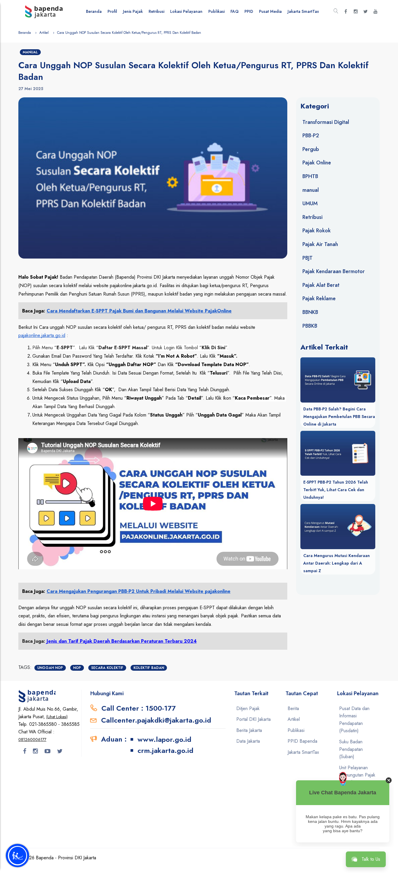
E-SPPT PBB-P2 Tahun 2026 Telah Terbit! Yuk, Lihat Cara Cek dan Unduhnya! (335, 489)
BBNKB (310, 312)
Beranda (94, 11)
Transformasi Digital (325, 122)
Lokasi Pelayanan (186, 11)
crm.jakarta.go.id (165, 750)
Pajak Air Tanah (320, 244)
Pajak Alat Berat (320, 285)
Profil (112, 11)
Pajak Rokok (316, 230)
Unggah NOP (50, 667)
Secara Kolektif (107, 667)
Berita (293, 708)
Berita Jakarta (249, 730)
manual (30, 52)
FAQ (234, 11)
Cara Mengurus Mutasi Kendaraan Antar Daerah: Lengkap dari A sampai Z (336, 563)
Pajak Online (316, 162)
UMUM (310, 203)
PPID (248, 11)
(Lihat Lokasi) (57, 717)
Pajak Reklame (319, 298)
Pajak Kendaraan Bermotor (333, 271)
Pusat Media (270, 11)
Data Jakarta (248, 741)
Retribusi (156, 11)
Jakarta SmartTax (303, 11)
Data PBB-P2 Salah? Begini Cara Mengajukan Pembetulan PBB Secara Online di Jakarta (339, 416)
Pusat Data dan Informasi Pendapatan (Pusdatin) (354, 719)
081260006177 (32, 739)
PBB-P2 (310, 135)
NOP (77, 667)
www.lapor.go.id (164, 739)
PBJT (307, 258)
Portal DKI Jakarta (253, 719)
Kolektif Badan (148, 667)
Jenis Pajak (133, 11)
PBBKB (309, 326)
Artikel (44, 32)
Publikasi (216, 11)
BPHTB (310, 176)
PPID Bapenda (302, 741)
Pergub (310, 149)
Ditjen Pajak (248, 708)
